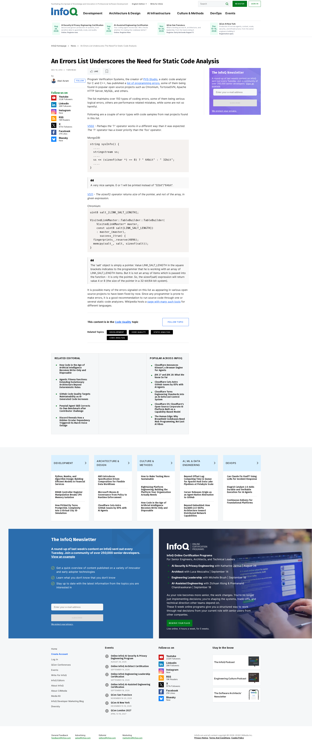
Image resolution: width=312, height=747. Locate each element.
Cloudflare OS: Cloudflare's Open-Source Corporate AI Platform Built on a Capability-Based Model (169, 408)
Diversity (55, 706)
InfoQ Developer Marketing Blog (67, 701)
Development (92, 13)
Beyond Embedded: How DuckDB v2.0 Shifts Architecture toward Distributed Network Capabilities (197, 510)
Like (96, 71)
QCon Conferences (61, 664)
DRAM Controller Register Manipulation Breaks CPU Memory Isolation (69, 495)
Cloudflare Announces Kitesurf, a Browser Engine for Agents (169, 368)
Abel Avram (63, 80)
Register (239, 4)
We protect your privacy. (224, 111)
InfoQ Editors (58, 680)
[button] (235, 102)
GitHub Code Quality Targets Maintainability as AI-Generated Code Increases (74, 397)
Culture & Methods (190, 13)
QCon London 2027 (121, 710)
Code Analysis (117, 338)
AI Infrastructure (158, 13)
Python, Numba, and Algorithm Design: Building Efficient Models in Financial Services (70, 480)
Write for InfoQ (59, 675)
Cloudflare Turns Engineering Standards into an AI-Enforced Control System (169, 395)
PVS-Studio (150, 79)
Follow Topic (175, 322)
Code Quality (123, 322)
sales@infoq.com (83, 738)
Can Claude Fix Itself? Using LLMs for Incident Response (242, 477)
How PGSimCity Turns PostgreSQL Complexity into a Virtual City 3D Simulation (67, 509)
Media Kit (56, 696)
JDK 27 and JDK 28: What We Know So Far (169, 376)
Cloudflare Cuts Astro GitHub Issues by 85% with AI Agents (169, 385)
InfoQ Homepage (58, 46)
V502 (90, 126)
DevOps (216, 13)
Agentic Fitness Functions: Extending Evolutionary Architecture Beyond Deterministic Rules (73, 383)
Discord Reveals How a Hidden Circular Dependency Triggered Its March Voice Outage (74, 421)
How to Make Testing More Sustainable (155, 477)
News (73, 46)
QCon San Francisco (121, 695)
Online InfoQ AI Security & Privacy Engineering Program (129, 657)
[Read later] (107, 71)
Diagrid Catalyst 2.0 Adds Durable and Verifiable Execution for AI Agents (240, 490)
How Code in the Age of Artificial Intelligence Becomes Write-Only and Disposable (72, 369)
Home (54, 649)
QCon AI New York (120, 702)
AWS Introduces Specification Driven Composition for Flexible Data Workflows (111, 480)
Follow (80, 80)
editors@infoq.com (107, 738)
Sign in (254, 4)
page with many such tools (164, 301)
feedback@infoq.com (61, 738)
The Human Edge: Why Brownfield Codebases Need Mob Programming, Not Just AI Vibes (170, 420)
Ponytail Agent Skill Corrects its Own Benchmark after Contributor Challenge (74, 408)
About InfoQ (57, 685)
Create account (59, 654)
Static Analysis (162, 332)
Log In (54, 659)
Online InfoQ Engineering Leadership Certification (130, 675)
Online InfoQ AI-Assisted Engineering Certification (130, 685)
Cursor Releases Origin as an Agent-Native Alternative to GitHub (199, 495)
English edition (138, 4)
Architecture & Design (124, 13)
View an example (63, 556)
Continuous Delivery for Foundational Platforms (240, 501)
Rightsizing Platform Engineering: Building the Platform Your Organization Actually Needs (156, 491)
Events (230, 13)
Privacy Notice (201, 738)
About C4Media (59, 690)
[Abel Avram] (53, 80)
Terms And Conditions (219, 738)
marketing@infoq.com (132, 738)
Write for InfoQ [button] (156, 4)
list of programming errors (143, 83)
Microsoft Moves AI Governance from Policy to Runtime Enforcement (112, 495)
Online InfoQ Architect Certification (130, 666)
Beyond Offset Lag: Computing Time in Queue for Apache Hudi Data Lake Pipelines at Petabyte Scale (198, 480)
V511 (90, 194)
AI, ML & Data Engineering (191, 463)
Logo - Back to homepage (64, 12)
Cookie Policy (237, 738)
